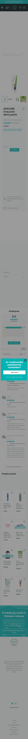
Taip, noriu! (14, 372)
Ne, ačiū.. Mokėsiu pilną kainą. (14, 377)
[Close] (25, 360)
